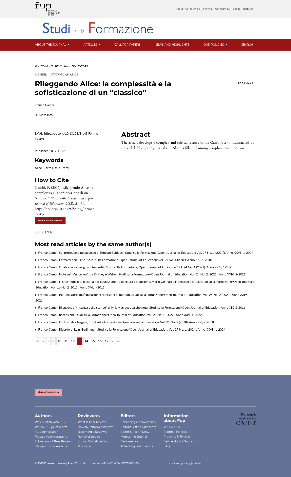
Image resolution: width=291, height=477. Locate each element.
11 (66, 341)
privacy (185, 463)
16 (100, 341)
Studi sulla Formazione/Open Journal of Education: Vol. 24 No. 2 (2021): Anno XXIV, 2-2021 (181, 274)
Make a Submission (48, 392)
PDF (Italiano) (245, 83)
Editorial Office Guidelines (138, 427)
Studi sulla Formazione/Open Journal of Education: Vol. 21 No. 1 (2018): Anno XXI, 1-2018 (149, 260)
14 (86, 341)
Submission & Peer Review (53, 441)
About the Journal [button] (51, 44)
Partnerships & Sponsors (180, 441)
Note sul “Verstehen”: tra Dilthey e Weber (88, 274)
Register (248, 8)
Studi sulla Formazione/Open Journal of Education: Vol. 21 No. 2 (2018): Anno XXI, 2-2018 (151, 322)
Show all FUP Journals (216, 8)
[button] (44, 114)
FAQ (167, 446)
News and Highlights (172, 44)
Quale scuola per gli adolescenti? (82, 267)
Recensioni (67, 315)
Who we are (172, 426)
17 (106, 341)
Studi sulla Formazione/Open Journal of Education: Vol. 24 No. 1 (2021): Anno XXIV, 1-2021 (169, 267)
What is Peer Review (92, 422)
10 (59, 341)
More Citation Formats (50, 220)
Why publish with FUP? (51, 422)
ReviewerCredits (89, 436)
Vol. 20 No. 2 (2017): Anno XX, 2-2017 (61, 66)
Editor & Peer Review (135, 431)
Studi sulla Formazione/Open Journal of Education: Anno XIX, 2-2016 (197, 307)
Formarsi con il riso (72, 260)
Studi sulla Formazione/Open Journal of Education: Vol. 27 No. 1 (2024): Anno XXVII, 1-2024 (189, 252)
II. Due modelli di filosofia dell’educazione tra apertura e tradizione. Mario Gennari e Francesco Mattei (129, 281)
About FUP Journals (188, 8)
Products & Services (177, 436)
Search (247, 44)
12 (73, 341)
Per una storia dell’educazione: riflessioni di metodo (95, 294)
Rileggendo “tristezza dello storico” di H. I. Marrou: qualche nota (103, 307)
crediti (196, 463)
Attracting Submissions (137, 446)
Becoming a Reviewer (92, 431)
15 (93, 341)
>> (118, 341)
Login (236, 8)
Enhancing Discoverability (138, 422)
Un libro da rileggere (73, 322)
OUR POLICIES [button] (214, 44)
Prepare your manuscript (51, 436)
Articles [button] (91, 44)
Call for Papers (127, 44)
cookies (174, 463)
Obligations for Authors (51, 446)
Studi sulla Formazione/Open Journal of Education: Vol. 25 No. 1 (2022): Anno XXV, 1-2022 (138, 315)
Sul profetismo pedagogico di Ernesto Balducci (91, 252)
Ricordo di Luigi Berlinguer (77, 329)
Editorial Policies (175, 431)
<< (38, 341)
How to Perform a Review (95, 427)
